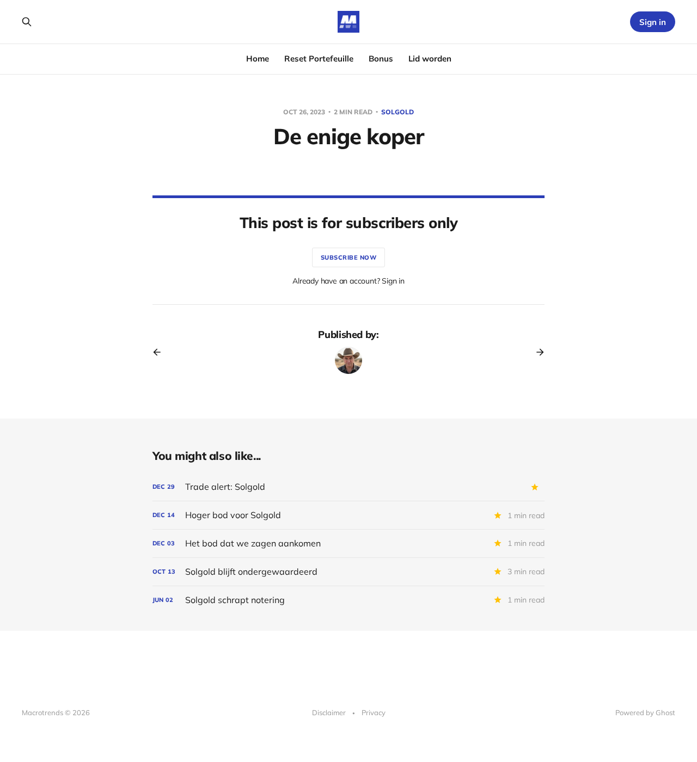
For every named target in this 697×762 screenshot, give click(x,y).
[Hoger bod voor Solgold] (348, 515)
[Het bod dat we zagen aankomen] (348, 543)
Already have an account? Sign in (348, 281)
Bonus (381, 58)
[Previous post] (160, 352)
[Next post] (536, 352)
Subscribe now (349, 257)
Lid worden (429, 58)
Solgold (397, 112)
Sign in (652, 22)
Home (257, 58)
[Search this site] (27, 22)
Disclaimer (329, 712)
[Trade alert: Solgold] (348, 487)
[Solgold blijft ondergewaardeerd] (348, 572)
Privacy (374, 712)
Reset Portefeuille (318, 58)
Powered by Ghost (645, 712)
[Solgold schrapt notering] (348, 600)
